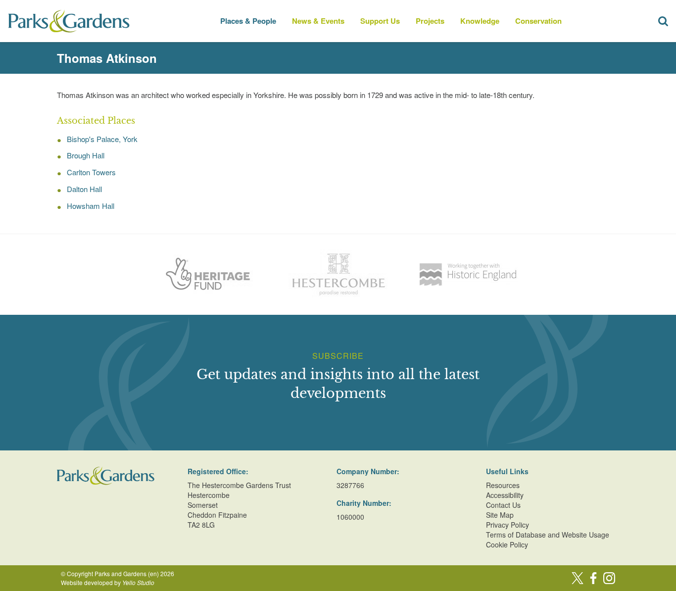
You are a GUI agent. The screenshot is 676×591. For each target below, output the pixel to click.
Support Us (380, 20)
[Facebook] (593, 578)
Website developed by (107, 582)
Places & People (248, 20)
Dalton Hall (84, 189)
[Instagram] (609, 578)
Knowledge (479, 20)
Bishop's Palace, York (102, 139)
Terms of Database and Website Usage (547, 535)
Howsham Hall (90, 205)
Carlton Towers (91, 172)
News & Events (318, 20)
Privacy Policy (507, 525)
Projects (430, 20)
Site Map (500, 515)
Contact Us (503, 505)
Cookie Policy (507, 544)
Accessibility (505, 495)
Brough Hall (85, 155)
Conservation (538, 20)
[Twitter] (577, 578)
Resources (503, 485)
